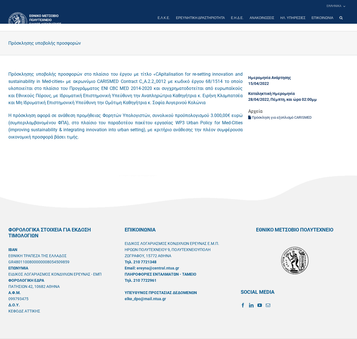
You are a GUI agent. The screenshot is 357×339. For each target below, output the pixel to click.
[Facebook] (243, 305)
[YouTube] (259, 305)
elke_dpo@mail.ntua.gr (145, 299)
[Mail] (268, 305)
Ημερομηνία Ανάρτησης (269, 77)
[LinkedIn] (251, 305)
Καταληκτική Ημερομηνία (271, 93)
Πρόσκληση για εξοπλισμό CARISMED (281, 117)
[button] (340, 17)
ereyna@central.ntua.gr (158, 268)
